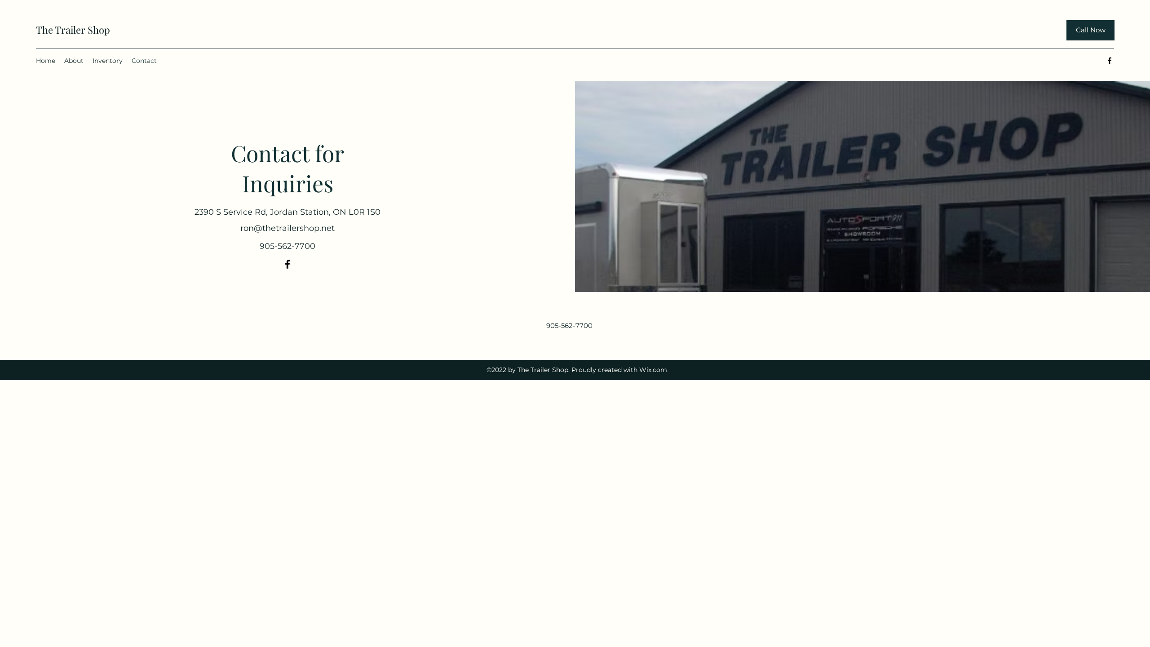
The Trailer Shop (73, 29)
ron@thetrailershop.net (287, 228)
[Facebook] (1109, 60)
